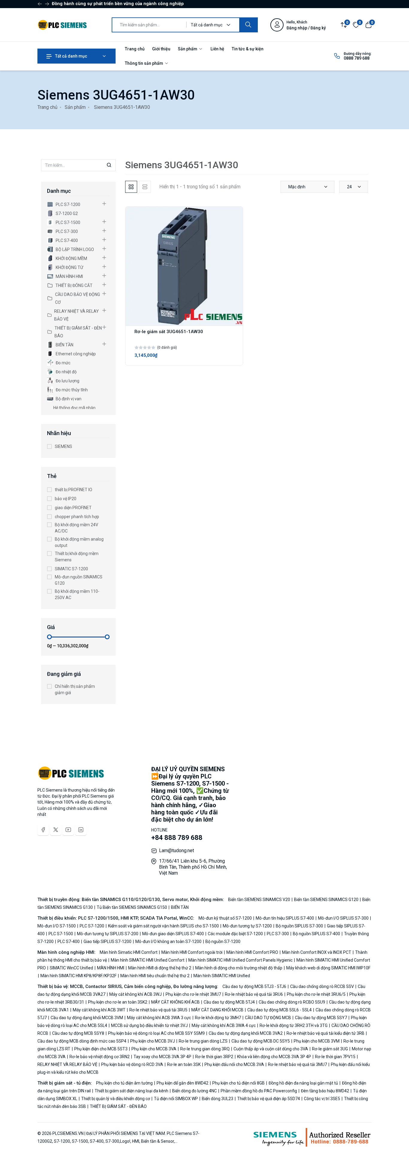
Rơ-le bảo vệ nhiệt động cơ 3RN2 (100, 1056)
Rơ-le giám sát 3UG (330, 1048)
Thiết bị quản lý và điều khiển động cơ (115, 1098)
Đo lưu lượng (67, 380)
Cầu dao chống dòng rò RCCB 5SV (322, 986)
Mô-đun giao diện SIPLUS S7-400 (173, 933)
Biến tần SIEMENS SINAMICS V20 (259, 899)
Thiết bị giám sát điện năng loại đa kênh (131, 1090)
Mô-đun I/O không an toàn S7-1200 (168, 941)
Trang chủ (135, 48)
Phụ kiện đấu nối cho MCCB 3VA (234, 1064)
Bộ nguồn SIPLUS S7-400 (316, 933)
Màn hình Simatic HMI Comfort (129, 952)
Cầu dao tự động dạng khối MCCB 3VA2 (246, 1033)
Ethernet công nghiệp (76, 353)
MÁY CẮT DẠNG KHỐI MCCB (217, 1009)
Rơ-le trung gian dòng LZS (203, 1041)
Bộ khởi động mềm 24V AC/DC (76, 527)
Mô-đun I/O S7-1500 (57, 926)
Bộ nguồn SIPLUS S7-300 (299, 926)
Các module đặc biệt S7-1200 (235, 933)
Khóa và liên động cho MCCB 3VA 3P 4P (274, 1056)
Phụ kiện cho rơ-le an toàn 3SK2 (117, 1002)
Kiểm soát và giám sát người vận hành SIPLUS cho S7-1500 (163, 926)
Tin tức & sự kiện (247, 48)
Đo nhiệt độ (66, 371)
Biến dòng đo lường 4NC (194, 1090)
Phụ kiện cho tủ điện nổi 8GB (238, 1083)
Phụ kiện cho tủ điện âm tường (125, 1083)
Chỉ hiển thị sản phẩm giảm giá (75, 689)
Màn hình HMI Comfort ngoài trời (191, 952)
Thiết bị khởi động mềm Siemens (77, 556)
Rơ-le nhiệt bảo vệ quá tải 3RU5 (158, 1009)
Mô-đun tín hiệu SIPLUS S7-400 (285, 918)
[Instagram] (81, 829)
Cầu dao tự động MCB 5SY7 (321, 1017)
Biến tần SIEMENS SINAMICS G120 (326, 899)
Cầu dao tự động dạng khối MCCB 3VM (87, 1017)
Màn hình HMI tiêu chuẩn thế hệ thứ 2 (154, 975)
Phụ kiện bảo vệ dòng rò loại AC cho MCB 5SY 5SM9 (156, 1033)
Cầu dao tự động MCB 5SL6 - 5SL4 (279, 1009)
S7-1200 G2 (67, 213)
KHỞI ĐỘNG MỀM (71, 258)
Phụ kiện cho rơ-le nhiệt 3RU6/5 (316, 994)
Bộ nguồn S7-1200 (222, 941)
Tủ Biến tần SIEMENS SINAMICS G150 (132, 907)
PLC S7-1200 (68, 204)
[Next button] (39, 3)
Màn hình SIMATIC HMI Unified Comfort (147, 960)
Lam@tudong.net (176, 850)
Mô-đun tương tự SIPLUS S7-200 (107, 933)
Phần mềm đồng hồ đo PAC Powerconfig (259, 1090)
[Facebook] (43, 829)
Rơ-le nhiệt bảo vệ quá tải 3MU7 (297, 1064)
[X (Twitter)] (55, 829)
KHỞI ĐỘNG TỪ (69, 267)
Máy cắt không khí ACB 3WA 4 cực (224, 1025)
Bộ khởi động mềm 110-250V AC (77, 594)
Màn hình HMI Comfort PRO (252, 952)
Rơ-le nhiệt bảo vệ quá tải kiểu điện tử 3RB (325, 1033)
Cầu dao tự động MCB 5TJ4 (229, 1002)
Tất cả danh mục (70, 56)
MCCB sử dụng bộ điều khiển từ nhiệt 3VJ (149, 1025)
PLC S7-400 (67, 240)
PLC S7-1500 (68, 222)
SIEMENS (63, 446)
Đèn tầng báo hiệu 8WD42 (325, 1090)
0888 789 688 (356, 58)
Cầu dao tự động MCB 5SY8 (78, 1033)
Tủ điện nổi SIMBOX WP (176, 1098)
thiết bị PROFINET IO (73, 489)
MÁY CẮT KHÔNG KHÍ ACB (175, 1002)
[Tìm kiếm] (248, 25)
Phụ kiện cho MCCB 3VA (154, 1048)
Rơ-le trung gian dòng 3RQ (205, 1048)
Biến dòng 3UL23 (217, 1098)
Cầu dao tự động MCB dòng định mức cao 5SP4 (82, 1041)
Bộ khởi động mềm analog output (79, 542)
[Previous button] (47, 3)
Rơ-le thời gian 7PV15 (335, 1056)
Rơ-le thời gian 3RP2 (214, 1056)
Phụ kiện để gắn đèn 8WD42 (182, 1083)
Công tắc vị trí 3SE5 (322, 1098)
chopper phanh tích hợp (77, 516)
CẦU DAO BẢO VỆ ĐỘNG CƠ (77, 298)
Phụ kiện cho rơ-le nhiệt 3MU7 (193, 994)
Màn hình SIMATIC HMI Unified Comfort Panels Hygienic (240, 960)
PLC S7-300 (67, 231)
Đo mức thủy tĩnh (72, 389)
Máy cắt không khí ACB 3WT (99, 1009)
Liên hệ (217, 48)
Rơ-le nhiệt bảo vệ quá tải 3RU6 (254, 994)
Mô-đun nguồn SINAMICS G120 (78, 580)
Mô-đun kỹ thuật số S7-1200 (226, 918)
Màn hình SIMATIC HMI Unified (221, 975)
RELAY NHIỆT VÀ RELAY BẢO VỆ (76, 315)
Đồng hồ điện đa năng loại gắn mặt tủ (303, 1083)
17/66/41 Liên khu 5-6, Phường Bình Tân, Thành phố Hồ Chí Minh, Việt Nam (193, 867)
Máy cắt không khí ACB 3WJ (135, 994)
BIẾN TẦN (64, 344)
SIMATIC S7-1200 (71, 568)
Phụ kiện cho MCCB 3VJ (152, 1041)
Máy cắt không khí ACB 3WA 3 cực (159, 1017)
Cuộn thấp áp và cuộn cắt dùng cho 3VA (271, 1048)
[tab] (131, 187)
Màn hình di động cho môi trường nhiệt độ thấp (238, 967)
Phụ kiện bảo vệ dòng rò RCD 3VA (132, 1064)
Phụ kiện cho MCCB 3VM (316, 1041)
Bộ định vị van (68, 398)
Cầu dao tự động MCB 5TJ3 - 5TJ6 (254, 986)
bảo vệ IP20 (65, 498)
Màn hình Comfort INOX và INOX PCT (316, 952)
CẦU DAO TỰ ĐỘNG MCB (268, 1017)
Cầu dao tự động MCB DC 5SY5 (261, 1041)
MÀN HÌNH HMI (69, 276)
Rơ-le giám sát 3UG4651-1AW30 (168, 331)
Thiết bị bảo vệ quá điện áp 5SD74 (268, 1098)
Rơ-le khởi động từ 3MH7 (218, 1017)
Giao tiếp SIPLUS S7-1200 (107, 941)
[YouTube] (68, 829)
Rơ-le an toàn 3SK (184, 1064)
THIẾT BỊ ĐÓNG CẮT (74, 285)
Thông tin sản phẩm (144, 63)
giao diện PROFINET (73, 507)
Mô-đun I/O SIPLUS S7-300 (343, 918)
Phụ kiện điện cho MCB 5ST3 (100, 1048)
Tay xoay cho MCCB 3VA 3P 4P (162, 1056)
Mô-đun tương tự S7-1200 (247, 926)
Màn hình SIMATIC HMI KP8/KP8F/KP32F (78, 975)
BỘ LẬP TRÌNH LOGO (75, 249)
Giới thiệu (161, 48)
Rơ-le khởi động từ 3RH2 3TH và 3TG (293, 1025)
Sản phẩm (188, 48)
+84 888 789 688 (176, 837)
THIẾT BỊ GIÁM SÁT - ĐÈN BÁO (78, 332)
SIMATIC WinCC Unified (71, 967)
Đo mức (63, 362)
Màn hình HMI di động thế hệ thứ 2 (159, 967)
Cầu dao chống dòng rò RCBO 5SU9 (292, 1002)
